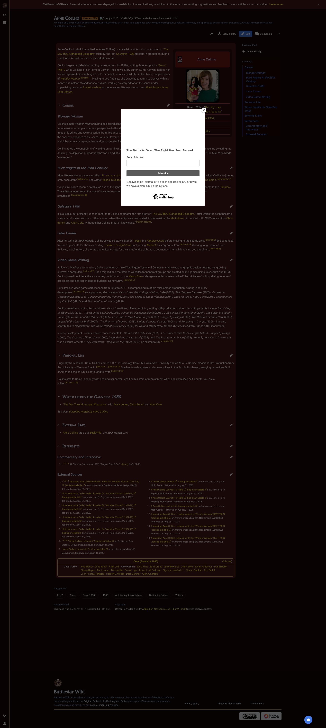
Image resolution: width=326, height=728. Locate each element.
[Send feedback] (308, 720)
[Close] (203, 110)
